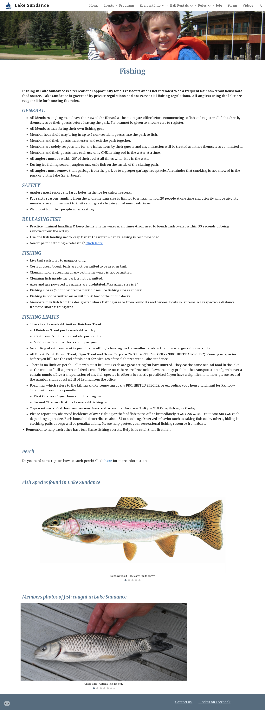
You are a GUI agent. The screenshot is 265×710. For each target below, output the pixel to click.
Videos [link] (248, 5)
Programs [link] (127, 5)
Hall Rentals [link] (179, 5)
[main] (132, 71)
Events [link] (109, 5)
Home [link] (94, 5)
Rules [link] (202, 5)
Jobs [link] (219, 5)
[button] (260, 5)
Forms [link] (233, 5)
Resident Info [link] (150, 5)
